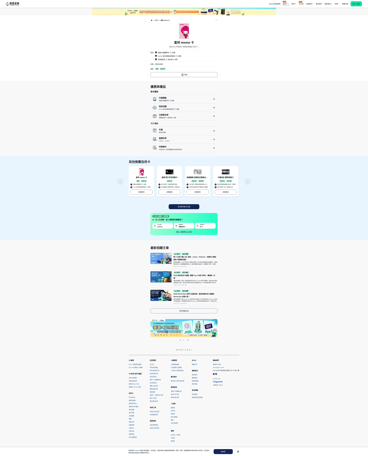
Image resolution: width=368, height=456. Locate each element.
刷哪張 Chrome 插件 (135, 387)
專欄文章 (345, 4)
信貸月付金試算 (154, 411)
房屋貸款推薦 (154, 425)
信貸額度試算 (154, 414)
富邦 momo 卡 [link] (165, 20)
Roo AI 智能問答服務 (135, 364)
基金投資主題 (175, 397)
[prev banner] (180, 340)
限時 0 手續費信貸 (155, 379)
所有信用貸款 (154, 367)
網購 (130, 419)
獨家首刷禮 (132, 400)
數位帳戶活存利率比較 (177, 381)
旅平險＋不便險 (175, 435)
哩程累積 (131, 434)
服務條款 (194, 378)
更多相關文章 (184, 311)
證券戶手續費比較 (176, 391)
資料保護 (194, 384)
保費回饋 (131, 425)
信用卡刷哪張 (133, 378)
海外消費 (131, 412)
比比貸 (301, 3)
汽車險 (173, 438)
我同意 (223, 452)
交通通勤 (131, 416)
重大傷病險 (174, 417)
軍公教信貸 (153, 383)
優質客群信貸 (154, 389)
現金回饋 (131, 409)
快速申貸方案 (154, 373)
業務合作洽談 (217, 364)
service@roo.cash (218, 367)
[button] (120, 181)
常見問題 (194, 394)
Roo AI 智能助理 (274, 4)
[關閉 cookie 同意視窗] (238, 451)
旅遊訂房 (131, 422)
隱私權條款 (195, 381)
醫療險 (173, 407)
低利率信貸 (153, 376)
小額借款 (309, 4)
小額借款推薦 (175, 364)
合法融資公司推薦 (176, 367)
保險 (336, 4)
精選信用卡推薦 (133, 406)
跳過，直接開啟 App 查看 (184, 232)
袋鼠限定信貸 (154, 401)
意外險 (173, 411)
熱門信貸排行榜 (154, 370)
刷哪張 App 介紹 (134, 384)
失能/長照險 (174, 423)
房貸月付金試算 (154, 428)
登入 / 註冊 (356, 4)
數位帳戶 (319, 4)
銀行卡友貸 (153, 398)
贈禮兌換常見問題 (197, 397)
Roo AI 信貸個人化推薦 (136, 367)
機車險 (173, 441)
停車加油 (131, 431)
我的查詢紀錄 (133, 381)
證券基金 (327, 4)
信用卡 (285, 3)
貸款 (293, 4)
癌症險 (173, 414)
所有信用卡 (132, 397)
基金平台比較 (175, 394)
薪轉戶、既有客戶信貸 (156, 395)
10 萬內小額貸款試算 (177, 370)
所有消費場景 (133, 437)
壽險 (172, 420)
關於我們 (194, 375)
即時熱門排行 (133, 403)
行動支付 (131, 428)
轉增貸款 (152, 392)
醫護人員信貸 (154, 386)
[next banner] (188, 340)
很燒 (185, 75)
